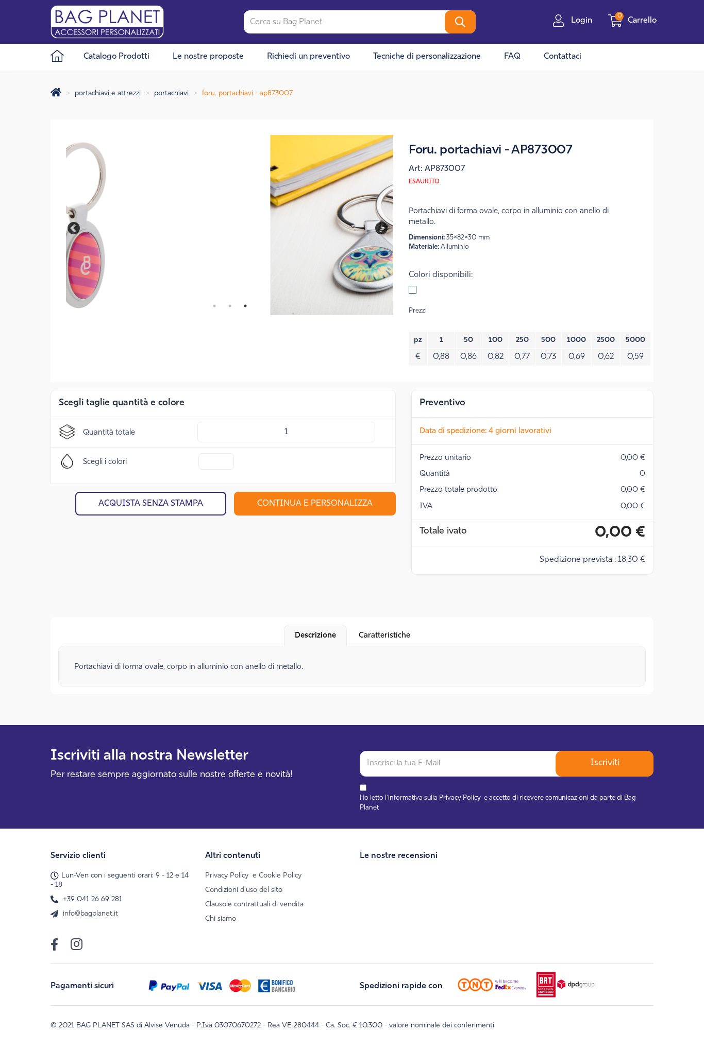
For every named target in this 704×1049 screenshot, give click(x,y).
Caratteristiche (384, 636)
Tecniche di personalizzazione (427, 57)
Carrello (638, 20)
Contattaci (562, 57)
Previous (79, 226)
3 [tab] (245, 306)
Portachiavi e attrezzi (108, 93)
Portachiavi (171, 93)
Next (374, 226)
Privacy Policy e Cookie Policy (253, 876)
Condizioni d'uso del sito (243, 890)
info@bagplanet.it (90, 914)
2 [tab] (230, 306)
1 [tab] (214, 306)
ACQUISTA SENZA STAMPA (150, 504)
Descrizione (315, 636)
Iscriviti (604, 763)
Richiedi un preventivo (308, 57)
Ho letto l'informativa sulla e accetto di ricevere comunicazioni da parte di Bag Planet (498, 803)
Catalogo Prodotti (116, 57)
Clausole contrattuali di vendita (254, 904)
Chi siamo (220, 919)
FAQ (512, 57)
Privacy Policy (460, 798)
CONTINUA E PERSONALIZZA (315, 504)
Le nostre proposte (208, 57)
